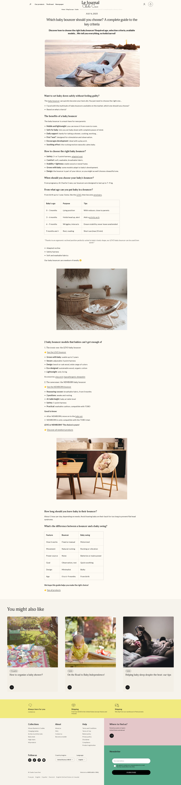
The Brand (50, 4)
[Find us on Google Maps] (112, 736)
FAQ (56, 731)
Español (44, 777)
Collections (33, 724)
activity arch (94, 217)
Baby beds (31, 737)
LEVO (78, 195)
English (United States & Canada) (67, 777)
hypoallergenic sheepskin (74, 377)
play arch (59, 377)
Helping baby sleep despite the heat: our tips (148, 674)
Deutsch (52, 777)
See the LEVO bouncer (56, 352)
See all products (54, 590)
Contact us (31, 712)
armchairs (97, 195)
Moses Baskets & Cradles (36, 728)
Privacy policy (87, 737)
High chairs (31, 739)
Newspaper (59, 4)
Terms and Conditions (89, 728)
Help (84, 724)
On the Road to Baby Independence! (86, 674)
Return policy (86, 734)
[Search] (30, 4)
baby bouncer (54, 101)
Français (31, 777)
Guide (77, 9)
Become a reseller (61, 737)
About (58, 724)
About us (58, 728)
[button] (150, 4)
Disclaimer (85, 739)
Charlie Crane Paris (35, 772)
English (37, 777)
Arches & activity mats (35, 734)
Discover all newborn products (60, 430)
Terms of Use (86, 731)
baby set (78, 416)
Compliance (86, 742)
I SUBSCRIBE (131, 772)
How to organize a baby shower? (26, 674)
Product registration (89, 745)
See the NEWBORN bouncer (59, 387)
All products (32, 742)
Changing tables (33, 731)
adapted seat (77, 156)
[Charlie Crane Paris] (90, 4)
